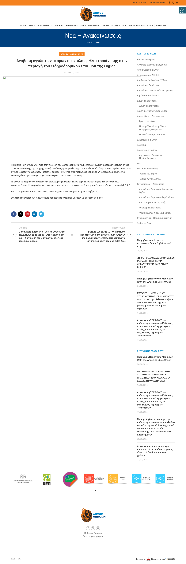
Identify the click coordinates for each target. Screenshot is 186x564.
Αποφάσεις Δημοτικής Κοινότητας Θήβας (156, 191)
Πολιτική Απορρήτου (93, 536)
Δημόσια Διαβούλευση (148, 95)
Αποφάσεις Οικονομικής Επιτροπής (155, 90)
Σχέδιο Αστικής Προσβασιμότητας (154, 218)
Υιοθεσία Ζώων (145, 223)
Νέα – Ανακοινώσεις (74, 54)
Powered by (141, 559)
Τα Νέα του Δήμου (148, 173)
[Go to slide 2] (95, 490)
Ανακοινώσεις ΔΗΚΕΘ (148, 75)
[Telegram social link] (41, 214)
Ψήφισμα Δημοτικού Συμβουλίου (155, 213)
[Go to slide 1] (92, 490)
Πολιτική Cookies (93, 533)
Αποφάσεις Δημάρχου (148, 85)
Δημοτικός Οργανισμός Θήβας (152, 111)
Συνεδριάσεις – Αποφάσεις (150, 184)
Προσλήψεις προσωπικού (152, 134)
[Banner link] (23, 479)
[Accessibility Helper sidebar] (182, 10)
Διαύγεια (141, 145)
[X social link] (173, 3)
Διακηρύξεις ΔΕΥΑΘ (147, 140)
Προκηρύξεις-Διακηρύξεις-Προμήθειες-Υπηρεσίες (152, 128)
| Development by (158, 559)
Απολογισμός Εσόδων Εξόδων (152, 80)
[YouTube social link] (177, 3)
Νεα (98, 42)
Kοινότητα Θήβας (146, 59)
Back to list (72, 234)
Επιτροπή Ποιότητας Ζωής (152, 202)
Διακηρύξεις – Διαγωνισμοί (151, 116)
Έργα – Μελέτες (147, 121)
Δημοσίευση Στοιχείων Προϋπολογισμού (150, 157)
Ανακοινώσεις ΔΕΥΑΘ (148, 70)
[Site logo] (93, 13)
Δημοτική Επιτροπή (147, 100)
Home (89, 42)
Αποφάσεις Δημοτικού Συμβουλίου (156, 197)
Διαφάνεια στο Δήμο (147, 150)
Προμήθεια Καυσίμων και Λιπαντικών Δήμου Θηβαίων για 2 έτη (154, 243)
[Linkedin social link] (34, 214)
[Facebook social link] (169, 3)
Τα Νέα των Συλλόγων (150, 179)
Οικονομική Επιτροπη (150, 207)
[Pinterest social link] (27, 214)
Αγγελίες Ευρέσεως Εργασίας (152, 64)
